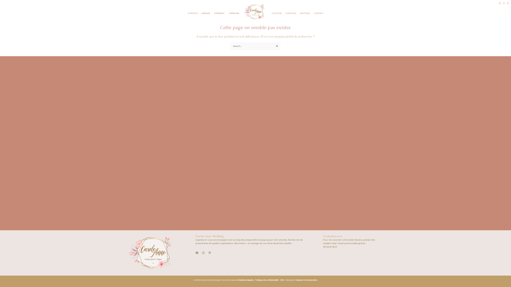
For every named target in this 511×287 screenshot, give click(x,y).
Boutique (305, 13)
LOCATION (277, 13)
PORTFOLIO (291, 13)
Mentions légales (246, 280)
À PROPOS (193, 13)
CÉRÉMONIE (234, 13)
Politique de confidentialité (266, 280)
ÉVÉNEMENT (219, 13)
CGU (282, 280)
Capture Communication (306, 280)
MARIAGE (206, 13)
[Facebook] (500, 3)
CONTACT (319, 13)
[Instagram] (504, 3)
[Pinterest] (508, 3)
